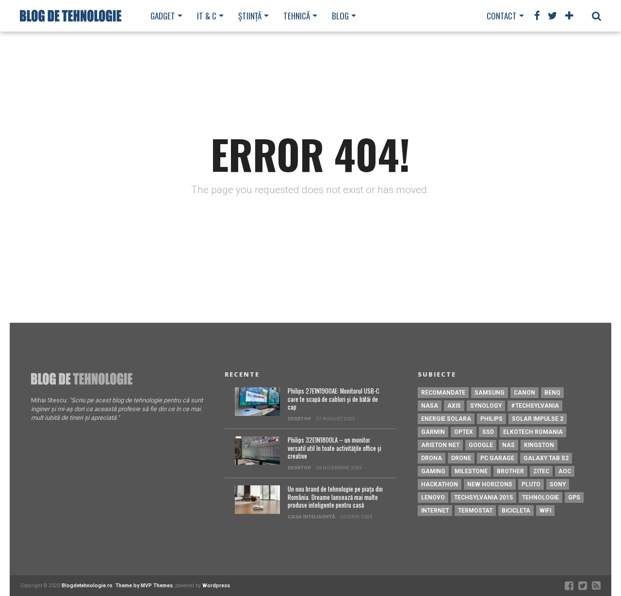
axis (454, 405)
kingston (539, 445)
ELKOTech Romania (533, 432)
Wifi (545, 510)
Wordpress (216, 585)
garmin (433, 432)
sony (558, 484)
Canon (524, 392)
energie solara (446, 418)
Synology (486, 405)
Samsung (489, 392)
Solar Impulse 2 (537, 418)
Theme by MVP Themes (144, 585)
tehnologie (540, 497)
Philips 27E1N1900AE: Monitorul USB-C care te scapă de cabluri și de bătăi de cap (333, 399)
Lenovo (433, 497)
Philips (491, 418)
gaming (433, 471)
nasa (429, 405)
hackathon (439, 484)
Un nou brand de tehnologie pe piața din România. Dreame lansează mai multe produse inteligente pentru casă (335, 497)
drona (431, 458)
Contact (502, 16)
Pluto (531, 484)
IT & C (206, 16)
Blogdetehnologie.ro (87, 585)
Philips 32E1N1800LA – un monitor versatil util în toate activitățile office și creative (334, 448)
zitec (541, 471)
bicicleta (516, 510)
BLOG (340, 16)
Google (481, 445)
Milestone (471, 471)
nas (508, 445)
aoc (564, 471)
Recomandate (443, 392)
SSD (488, 432)
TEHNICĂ (296, 16)
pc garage (497, 458)
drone (461, 458)
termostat (475, 510)
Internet (435, 510)
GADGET (162, 16)
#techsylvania (535, 405)
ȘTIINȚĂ (249, 16)
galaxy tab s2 (546, 458)
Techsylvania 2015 (483, 497)
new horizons (489, 484)
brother (510, 471)
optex (463, 432)
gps (574, 497)
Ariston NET (440, 445)
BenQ (552, 392)
